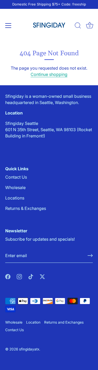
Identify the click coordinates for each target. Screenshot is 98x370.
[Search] (78, 26)
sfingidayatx (29, 349)
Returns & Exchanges (25, 208)
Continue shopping (49, 74)
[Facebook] (7, 276)
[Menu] (8, 25)
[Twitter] (42, 276)
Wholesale (15, 187)
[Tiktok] (30, 276)
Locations (14, 198)
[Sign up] (90, 255)
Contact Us (16, 177)
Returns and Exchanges (64, 322)
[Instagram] (19, 276)
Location (33, 322)
